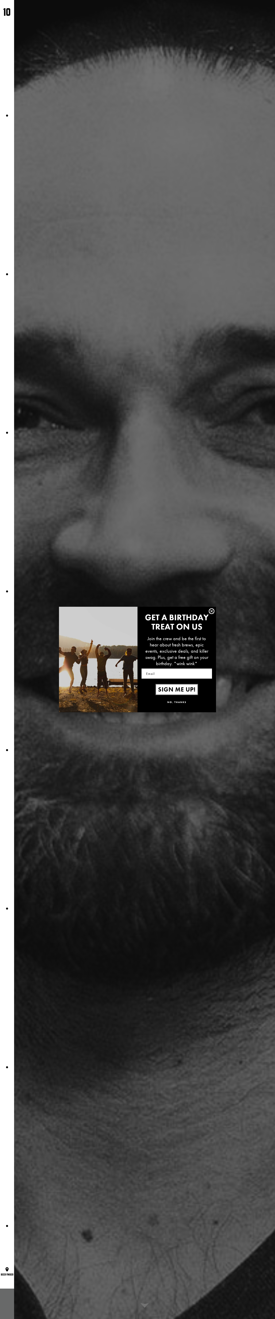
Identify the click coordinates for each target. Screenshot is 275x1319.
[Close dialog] (211, 611)
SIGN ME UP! (176, 689)
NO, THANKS (176, 702)
